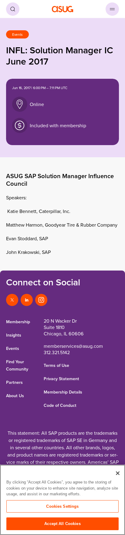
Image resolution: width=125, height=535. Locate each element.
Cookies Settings (62, 506)
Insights (13, 335)
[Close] (117, 473)
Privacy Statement (61, 379)
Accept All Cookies (62, 523)
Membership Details (63, 392)
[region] (62, 500)
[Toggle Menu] (112, 9)
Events (12, 348)
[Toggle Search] (12, 9)
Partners (14, 382)
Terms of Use (56, 365)
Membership (18, 322)
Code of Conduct (60, 405)
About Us (15, 396)
